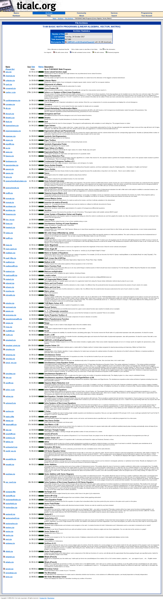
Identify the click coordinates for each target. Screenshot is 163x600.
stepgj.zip (9, 421)
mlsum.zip (10, 287)
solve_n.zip (10, 390)
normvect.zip (11, 307)
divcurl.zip (10, 114)
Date (33, 67)
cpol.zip (9, 84)
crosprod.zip (11, 88)
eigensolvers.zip (12, 126)
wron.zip (9, 577)
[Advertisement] (81, 59)
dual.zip (9, 122)
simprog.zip (10, 355)
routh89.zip (10, 331)
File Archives (69, 18)
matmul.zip (10, 271)
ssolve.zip (10, 411)
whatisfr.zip (10, 557)
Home (54, 18)
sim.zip (8, 378)
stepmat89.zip (11, 424)
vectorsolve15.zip (12, 518)
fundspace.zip (11, 161)
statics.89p (10, 417)
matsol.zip (10, 279)
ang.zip (8, 72)
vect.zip (9, 539)
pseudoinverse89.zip (14, 319)
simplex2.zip (11, 340)
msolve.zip (10, 291)
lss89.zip (9, 238)
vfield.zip (9, 551)
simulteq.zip (10, 374)
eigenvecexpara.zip (13, 131)
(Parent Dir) (10, 69)
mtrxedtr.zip (10, 295)
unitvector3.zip (11, 447)
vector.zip (9, 531)
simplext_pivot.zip (13, 345)
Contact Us (43, 598)
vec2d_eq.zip (11, 451)
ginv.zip (9, 177)
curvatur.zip (10, 104)
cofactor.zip (10, 80)
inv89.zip (9, 193)
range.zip (9, 323)
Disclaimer (51, 598)
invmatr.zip (10, 198)
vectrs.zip (9, 535)
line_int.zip (10, 220)
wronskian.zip (11, 573)
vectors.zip (10, 527)
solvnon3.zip (11, 403)
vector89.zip (10, 496)
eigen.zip (9, 140)
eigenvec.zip (11, 136)
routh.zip (9, 335)
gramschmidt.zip (12, 188)
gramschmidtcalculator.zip (16, 181)
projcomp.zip (11, 315)
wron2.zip (9, 569)
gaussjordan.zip (12, 165)
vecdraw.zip (10, 474)
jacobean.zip (11, 206)
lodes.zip (9, 233)
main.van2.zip (11, 249)
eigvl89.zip (10, 144)
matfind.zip (10, 262)
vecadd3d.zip (11, 459)
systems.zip (10, 438)
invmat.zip (10, 202)
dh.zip (8, 108)
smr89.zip (9, 383)
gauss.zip (9, 173)
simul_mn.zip (11, 363)
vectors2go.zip (11, 507)
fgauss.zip (10, 156)
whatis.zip (10, 562)
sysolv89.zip (10, 434)
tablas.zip (9, 442)
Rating (41, 67)
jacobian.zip (10, 210)
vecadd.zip (10, 464)
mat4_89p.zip (11, 258)
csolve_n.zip (11, 92)
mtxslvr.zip (10, 303)
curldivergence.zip (13, 100)
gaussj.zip (10, 169)
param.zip (9, 311)
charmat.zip (10, 76)
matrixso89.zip (11, 275)
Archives (60, 18)
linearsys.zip (11, 214)
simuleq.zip (10, 359)
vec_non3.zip (11, 482)
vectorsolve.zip (12, 524)
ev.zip (8, 148)
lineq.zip (9, 224)
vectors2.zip (10, 514)
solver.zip (9, 396)
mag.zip (9, 245)
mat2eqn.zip (10, 253)
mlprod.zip (10, 283)
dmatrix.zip (10, 118)
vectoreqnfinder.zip (13, 500)
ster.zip (8, 430)
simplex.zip (10, 349)
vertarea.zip (10, 543)
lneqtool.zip (10, 227)
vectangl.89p (11, 492)
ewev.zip (9, 152)
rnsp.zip (9, 327)
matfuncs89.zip (12, 266)
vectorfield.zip (11, 504)
